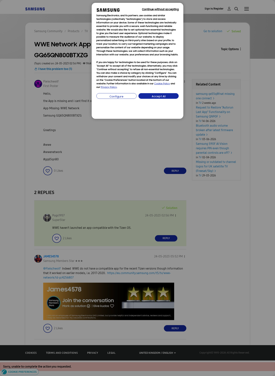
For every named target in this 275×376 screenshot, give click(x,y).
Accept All (159, 96)
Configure (116, 96)
